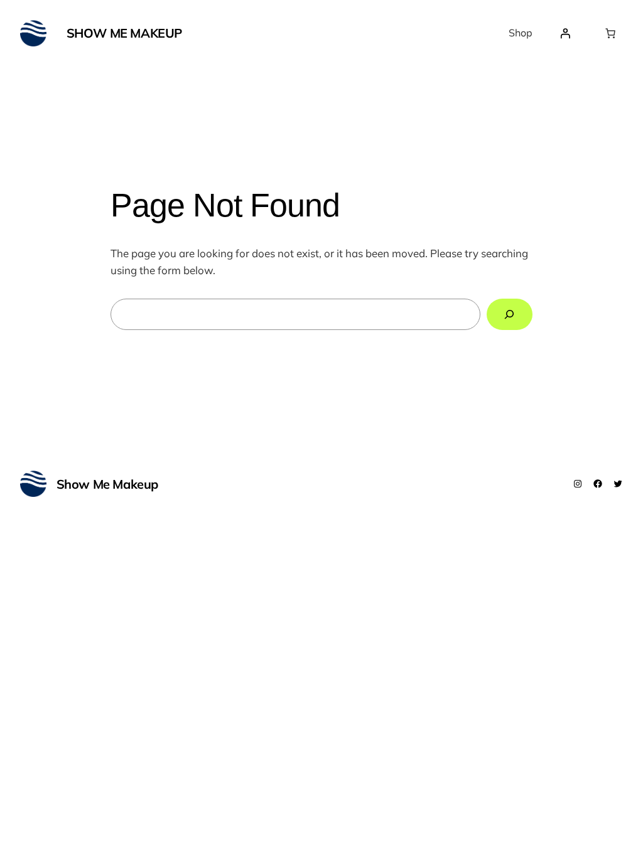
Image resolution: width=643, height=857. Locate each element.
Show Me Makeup (124, 33)
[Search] (509, 315)
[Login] (565, 33)
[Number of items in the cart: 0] (610, 33)
